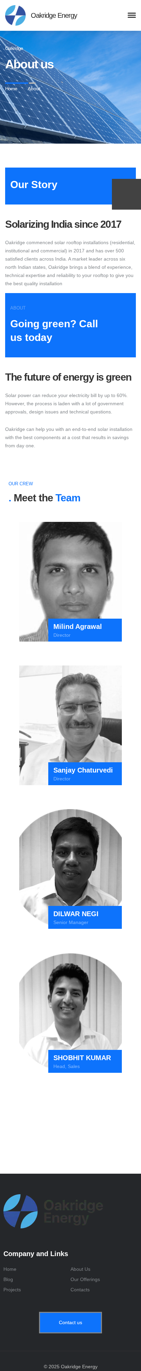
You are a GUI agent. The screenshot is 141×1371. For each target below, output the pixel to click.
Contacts (80, 1289)
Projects (12, 1289)
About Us (80, 1269)
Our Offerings (85, 1279)
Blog (8, 1279)
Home (9, 1269)
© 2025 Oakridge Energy (71, 1366)
